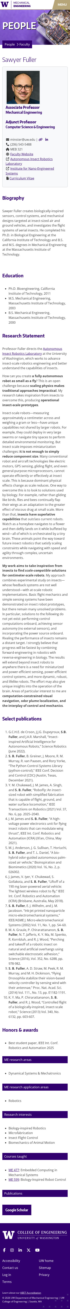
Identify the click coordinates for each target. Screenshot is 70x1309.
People (10, 44)
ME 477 (14, 1170)
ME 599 (14, 1179)
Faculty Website (21, 154)
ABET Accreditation (30, 1292)
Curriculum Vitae (22, 178)
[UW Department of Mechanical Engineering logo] (20, 5)
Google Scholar (16, 1210)
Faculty (24, 44)
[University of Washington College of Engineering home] (35, 1236)
